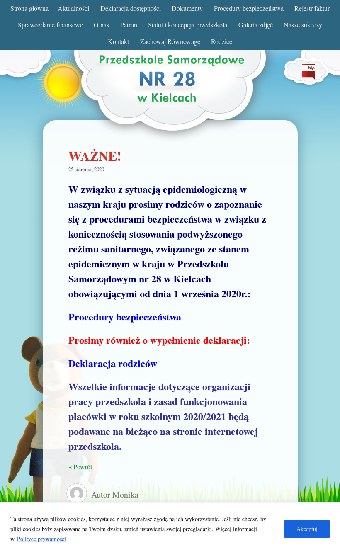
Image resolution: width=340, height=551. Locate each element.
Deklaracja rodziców (112, 363)
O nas (101, 24)
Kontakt (118, 41)
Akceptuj (307, 529)
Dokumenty (187, 8)
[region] (170, 526)
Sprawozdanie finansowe (50, 24)
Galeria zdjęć (255, 24)
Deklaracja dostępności (130, 8)
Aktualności (73, 8)
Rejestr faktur (312, 8)
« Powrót (80, 466)
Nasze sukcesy (303, 24)
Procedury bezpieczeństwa (249, 8)
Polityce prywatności (41, 539)
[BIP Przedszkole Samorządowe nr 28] (308, 77)
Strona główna (29, 8)
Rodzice (221, 41)
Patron (128, 24)
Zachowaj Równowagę (170, 41)
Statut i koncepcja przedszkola (187, 24)
